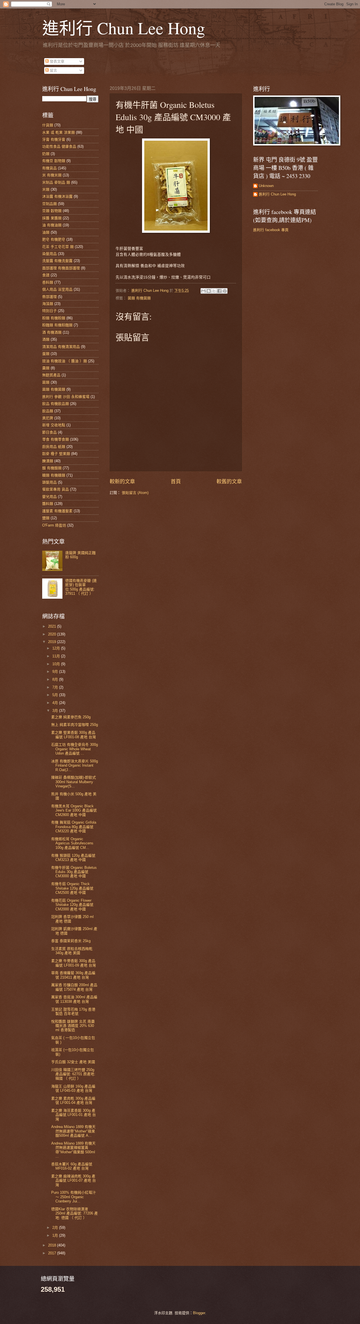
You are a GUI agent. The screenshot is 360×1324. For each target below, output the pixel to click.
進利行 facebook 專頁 (271, 230)
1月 (55, 1235)
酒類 (46, 339)
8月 (55, 679)
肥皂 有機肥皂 (53, 239)
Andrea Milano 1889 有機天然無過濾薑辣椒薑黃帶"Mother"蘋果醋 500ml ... (73, 1149)
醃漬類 (47, 461)
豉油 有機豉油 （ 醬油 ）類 (64, 361)
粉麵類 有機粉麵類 (57, 325)
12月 (56, 648)
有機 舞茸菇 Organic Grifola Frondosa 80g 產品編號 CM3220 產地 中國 (73, 826)
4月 (55, 703)
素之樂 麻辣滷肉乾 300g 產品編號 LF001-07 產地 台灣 (73, 1180)
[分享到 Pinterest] (225, 291)
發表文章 (56, 61)
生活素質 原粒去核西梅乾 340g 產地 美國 (72, 951)
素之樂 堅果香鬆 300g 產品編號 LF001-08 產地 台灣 (73, 734)
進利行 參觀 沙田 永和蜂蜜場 (65, 397)
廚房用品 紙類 (53, 447)
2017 (52, 1253)
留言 (53, 70)
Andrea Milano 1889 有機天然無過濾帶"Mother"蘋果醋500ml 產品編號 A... (73, 1131)
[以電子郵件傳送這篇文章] (203, 291)
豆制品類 (49, 204)
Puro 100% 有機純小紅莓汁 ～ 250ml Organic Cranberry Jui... (73, 1196)
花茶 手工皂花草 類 (58, 247)
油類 (46, 232)
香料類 (47, 282)
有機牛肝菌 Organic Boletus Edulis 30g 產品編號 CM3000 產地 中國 (74, 871)
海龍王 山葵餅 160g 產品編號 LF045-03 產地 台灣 (73, 1088)
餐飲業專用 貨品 (55, 489)
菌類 (46, 382)
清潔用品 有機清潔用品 (61, 347)
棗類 (46, 368)
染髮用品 (49, 254)
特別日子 (49, 311)
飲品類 (47, 411)
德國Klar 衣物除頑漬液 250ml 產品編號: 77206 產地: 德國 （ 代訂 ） (74, 1213)
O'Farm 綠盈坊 (54, 525)
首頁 (176, 481)
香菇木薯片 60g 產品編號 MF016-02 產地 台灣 (71, 1166)
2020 (52, 634)
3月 (55, 710)
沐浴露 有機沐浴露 (57, 196)
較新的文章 (122, 481)
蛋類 (46, 354)
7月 (55, 687)
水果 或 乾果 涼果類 (58, 132)
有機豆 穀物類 (53, 161)
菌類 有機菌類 (139, 298)
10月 (56, 664)
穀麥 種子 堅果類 (56, 454)
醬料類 (47, 504)
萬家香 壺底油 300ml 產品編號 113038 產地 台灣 (74, 999)
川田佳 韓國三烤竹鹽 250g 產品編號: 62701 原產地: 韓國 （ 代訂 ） (73, 1074)
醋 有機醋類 (52, 468)
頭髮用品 (49, 482)
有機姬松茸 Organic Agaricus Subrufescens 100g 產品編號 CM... (72, 843)
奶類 (46, 154)
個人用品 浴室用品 (57, 289)
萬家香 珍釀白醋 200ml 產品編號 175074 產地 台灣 (74, 987)
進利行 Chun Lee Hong (123, 28)
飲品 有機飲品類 (55, 404)
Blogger (199, 1313)
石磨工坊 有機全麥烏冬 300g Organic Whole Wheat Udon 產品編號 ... (74, 748)
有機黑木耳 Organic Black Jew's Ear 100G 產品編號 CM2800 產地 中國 (74, 810)
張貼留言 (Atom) (135, 493)
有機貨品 (49, 168)
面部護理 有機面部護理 (61, 268)
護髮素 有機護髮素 (57, 511)
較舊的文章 (229, 481)
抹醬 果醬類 (52, 218)
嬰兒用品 (49, 496)
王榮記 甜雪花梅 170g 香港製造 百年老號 (73, 1011)
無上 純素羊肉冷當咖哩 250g (74, 725)
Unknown (266, 186)
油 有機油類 (52, 225)
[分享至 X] (214, 291)
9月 (55, 671)
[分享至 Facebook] (219, 291)
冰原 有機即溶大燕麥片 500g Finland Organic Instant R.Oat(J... (74, 765)
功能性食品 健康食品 (59, 146)
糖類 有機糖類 (53, 475)
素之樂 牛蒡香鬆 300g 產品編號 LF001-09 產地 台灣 (73, 963)
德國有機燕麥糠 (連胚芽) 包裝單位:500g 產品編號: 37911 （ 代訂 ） (81, 587)
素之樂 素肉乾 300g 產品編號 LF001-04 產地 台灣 (73, 1100)
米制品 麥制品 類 (56, 182)
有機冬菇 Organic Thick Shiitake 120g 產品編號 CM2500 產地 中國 (72, 888)
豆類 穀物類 (52, 211)
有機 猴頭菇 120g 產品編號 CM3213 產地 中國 (73, 857)
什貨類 (47, 125)
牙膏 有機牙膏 (53, 139)
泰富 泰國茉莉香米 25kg (71, 941)
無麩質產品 (51, 375)
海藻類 (47, 304)
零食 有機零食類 (55, 439)
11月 (56, 656)
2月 (55, 1227)
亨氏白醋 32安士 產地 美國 (73, 1062)
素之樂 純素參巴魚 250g (71, 717)
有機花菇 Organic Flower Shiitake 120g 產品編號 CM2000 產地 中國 (72, 904)
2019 (52, 642)
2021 (52, 626)
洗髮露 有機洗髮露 (57, 261)
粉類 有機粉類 (53, 318)
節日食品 (49, 432)
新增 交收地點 (53, 425)
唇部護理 (49, 297)
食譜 (46, 275)
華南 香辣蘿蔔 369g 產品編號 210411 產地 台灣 (73, 975)
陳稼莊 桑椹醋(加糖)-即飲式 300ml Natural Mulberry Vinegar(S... (73, 781)
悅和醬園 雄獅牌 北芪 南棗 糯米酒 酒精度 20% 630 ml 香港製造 (73, 1025)
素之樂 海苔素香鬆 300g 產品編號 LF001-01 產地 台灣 (73, 1114)
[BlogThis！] (209, 291)
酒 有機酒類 (52, 332)
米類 (46, 189)
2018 (52, 1245)
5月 (55, 695)
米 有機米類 (52, 175)
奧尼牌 (47, 418)
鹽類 (46, 518)
